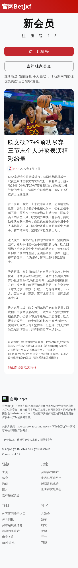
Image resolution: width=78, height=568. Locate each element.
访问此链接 (39, 51)
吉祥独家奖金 (39, 66)
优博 (44, 531)
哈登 (20, 367)
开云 (44, 537)
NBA (16, 169)
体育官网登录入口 (13, 513)
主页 (5, 472)
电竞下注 (8, 537)
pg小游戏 (8, 543)
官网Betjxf (16, 6)
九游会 (45, 513)
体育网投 (8, 519)
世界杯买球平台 (51, 478)
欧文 (27, 367)
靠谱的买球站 (11, 531)
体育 (5, 478)
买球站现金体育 (12, 525)
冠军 (44, 519)
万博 (44, 543)
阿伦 (33, 367)
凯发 (44, 525)
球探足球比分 (50, 484)
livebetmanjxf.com (21, 413)
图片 (5, 489)
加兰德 (12, 367)
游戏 (5, 484)
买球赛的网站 (50, 472)
